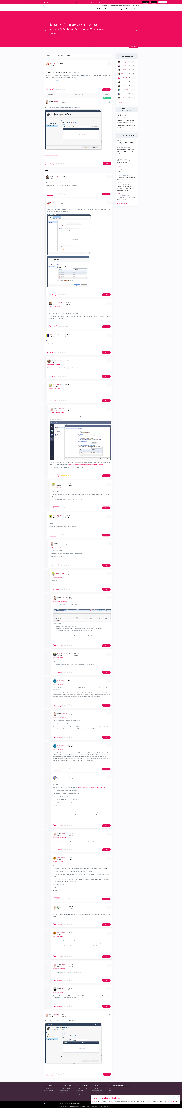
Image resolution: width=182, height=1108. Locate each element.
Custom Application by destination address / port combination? (91, 787)
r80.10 (56, 80)
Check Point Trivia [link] (64, 1090)
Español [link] (109, 1088)
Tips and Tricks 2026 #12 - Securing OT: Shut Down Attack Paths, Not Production (126, 188)
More (135, 9)
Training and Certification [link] (81, 1094)
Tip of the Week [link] (79, 1090)
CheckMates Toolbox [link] (96, 1088)
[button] (145, 2)
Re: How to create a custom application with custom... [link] (88, 50)
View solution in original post (51, 155)
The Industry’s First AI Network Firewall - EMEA (126, 178)
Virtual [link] (125, 142)
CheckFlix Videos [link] (63, 1092)
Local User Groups (117, 9)
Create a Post (133, 46)
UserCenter (106, 1106)
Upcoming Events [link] (95, 1094)
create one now (171, 1101)
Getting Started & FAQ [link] (48, 1088)
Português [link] (110, 1094)
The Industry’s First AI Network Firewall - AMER (126, 198)
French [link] (109, 1090)
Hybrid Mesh (61, 50)
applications (52, 80)
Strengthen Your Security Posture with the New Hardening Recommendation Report (126, 115)
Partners (128, 9)
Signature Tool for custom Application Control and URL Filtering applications (85, 464)
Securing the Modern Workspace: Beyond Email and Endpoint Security (126, 160)
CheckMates (48, 50)
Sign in (93, 1101)
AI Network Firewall (70, 50)
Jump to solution (51, 69)
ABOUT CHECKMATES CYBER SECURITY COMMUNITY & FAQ (117, 5)
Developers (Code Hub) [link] (97, 1090)
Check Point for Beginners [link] (65, 1088)
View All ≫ (120, 102)
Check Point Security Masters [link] (82, 1088)
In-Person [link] (131, 142)
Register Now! (54, 33)
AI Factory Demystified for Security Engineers (126, 126)
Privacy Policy (73, 2)
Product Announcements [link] (97, 1092)
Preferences (163, 2)
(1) (71, 475)
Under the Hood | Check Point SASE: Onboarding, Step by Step (125, 151)
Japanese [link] (109, 1092)
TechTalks (78, 1092)
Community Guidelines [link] (48, 1090)
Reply (106, 89)
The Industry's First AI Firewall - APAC (126, 171)
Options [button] (110, 50)
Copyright (88, 1106)
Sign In (137, 5)
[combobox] (84, 55)
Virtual (119, 146)
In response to (52, 206)
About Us (100, 1106)
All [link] (120, 142)
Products (99, 9)
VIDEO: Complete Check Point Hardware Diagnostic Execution (125, 121)
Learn (107, 9)
